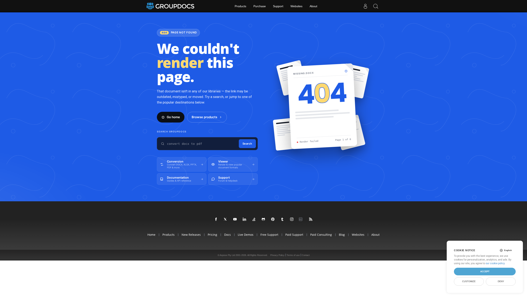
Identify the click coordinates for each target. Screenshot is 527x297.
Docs (227, 235)
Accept (485, 271)
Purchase (259, 6)
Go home (173, 117)
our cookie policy (495, 263)
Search (247, 143)
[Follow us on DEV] (301, 219)
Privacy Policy (277, 255)
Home (151, 235)
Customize (469, 281)
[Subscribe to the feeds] (311, 219)
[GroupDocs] (171, 6)
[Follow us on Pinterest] (273, 219)
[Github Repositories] (263, 219)
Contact (306, 255)
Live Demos (245, 235)
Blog (342, 235)
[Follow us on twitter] (225, 219)
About (313, 6)
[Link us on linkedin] (244, 219)
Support (278, 6)
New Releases (191, 235)
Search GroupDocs (172, 131)
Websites (296, 6)
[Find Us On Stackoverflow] (254, 219)
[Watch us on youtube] (235, 219)
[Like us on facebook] (216, 219)
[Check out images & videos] (292, 219)
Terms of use (293, 255)
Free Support (269, 235)
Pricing (212, 235)
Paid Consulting (321, 235)
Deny (501, 281)
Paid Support (294, 235)
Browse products (204, 117)
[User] (365, 6)
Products (240, 6)
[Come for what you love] (282, 219)
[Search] (376, 6)
